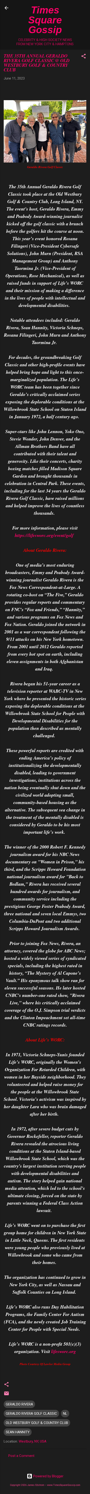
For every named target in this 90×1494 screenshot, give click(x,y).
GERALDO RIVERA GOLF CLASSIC (31, 1413)
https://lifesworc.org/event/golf (44, 535)
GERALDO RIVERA (19, 1404)
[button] (83, 57)
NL (65, 1413)
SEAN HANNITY (18, 1432)
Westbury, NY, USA (32, 1441)
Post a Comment (21, 1456)
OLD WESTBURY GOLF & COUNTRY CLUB (37, 1423)
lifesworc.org (63, 1351)
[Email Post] (6, 1395)
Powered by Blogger (47, 1476)
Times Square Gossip (45, 19)
